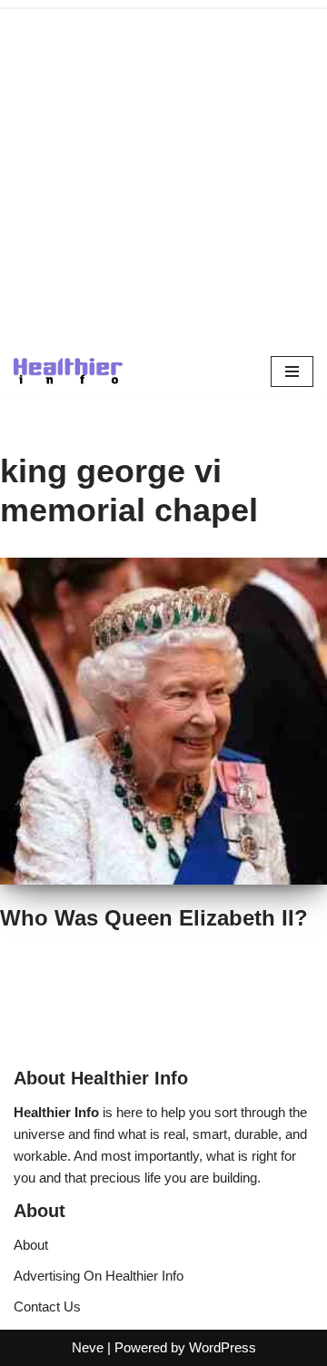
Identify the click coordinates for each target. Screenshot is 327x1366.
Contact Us (47, 1306)
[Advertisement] (163, 172)
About (31, 1244)
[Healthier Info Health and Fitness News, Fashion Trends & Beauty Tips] (68, 371)
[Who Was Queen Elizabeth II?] (163, 721)
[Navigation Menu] (292, 371)
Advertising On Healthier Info (98, 1275)
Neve (88, 1347)
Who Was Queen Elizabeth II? (154, 918)
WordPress (222, 1347)
